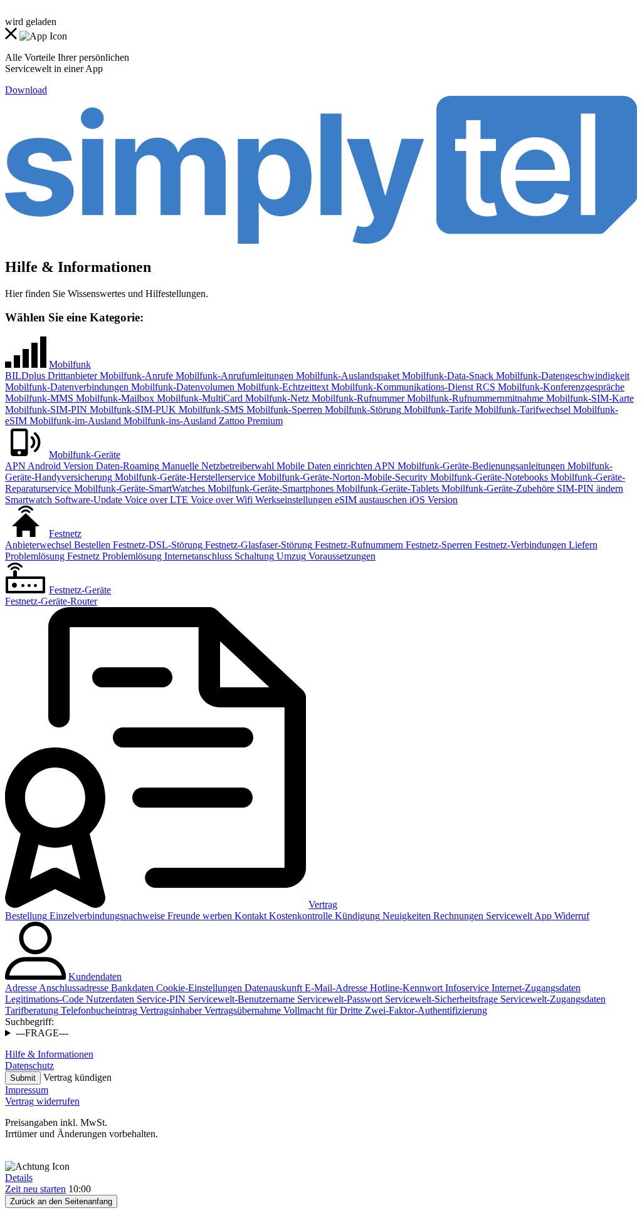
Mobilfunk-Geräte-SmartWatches (138, 488)
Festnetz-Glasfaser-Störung (257, 544)
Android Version (59, 466)
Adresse (21, 987)
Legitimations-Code (44, 999)
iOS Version (432, 499)
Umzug (290, 556)
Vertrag (322, 904)
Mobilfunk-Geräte (84, 454)
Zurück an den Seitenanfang (61, 1201)
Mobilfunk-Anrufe (135, 375)
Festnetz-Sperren (437, 544)
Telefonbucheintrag (97, 1010)
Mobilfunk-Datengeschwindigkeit (561, 375)
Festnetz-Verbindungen (519, 544)
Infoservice (466, 987)
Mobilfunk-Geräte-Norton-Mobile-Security (341, 477)
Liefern (581, 544)
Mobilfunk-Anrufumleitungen (233, 375)
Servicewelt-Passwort (338, 999)
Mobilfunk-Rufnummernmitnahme (474, 398)
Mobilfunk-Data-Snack (446, 375)
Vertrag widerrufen (42, 1101)
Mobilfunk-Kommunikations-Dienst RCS (412, 387)
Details (19, 1177)
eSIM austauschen (369, 499)
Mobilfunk (70, 364)
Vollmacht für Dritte (321, 1010)
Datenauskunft (272, 987)
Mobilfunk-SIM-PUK (131, 409)
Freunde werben (198, 915)
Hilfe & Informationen (49, 1054)
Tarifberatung (31, 1010)
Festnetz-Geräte (80, 590)
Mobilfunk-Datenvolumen (181, 387)
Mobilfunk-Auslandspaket (346, 375)
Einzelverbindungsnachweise (106, 915)
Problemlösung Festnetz (52, 556)
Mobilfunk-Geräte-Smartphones (269, 488)
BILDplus (25, 375)
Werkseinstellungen (292, 499)
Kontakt (249, 915)
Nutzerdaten (108, 999)
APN (15, 466)
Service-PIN (160, 999)
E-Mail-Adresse (334, 987)
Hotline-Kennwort (405, 987)
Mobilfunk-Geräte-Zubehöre (496, 488)
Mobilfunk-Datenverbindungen (67, 387)
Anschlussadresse (72, 987)
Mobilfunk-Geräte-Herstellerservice (183, 477)
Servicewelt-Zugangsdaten (552, 999)
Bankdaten (131, 987)
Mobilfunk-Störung (361, 409)
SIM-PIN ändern (588, 488)
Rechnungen (457, 915)
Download (26, 90)
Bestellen (90, 544)
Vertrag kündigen (77, 1077)
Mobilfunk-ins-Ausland (168, 420)
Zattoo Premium (249, 420)
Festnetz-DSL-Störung (156, 544)
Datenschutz (29, 1065)
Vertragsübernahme (241, 1010)
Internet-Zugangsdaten (535, 987)
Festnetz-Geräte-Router (51, 601)
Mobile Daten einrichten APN (334, 466)
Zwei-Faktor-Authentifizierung (424, 1010)
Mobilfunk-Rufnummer (356, 398)
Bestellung (26, 915)
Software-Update (87, 499)
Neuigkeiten (405, 915)
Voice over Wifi (220, 499)
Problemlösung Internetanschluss (166, 556)
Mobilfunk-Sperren (283, 409)
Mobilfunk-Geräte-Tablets (386, 488)
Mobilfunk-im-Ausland (74, 420)
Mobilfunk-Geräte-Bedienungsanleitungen (480, 466)
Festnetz (65, 533)
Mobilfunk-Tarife (436, 409)
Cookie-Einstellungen (198, 987)
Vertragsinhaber (169, 1010)
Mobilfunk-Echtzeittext (281, 387)
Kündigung (356, 915)
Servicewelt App (517, 915)
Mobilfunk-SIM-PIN (46, 409)
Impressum (26, 1090)
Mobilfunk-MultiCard (198, 398)
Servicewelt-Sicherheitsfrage (440, 999)
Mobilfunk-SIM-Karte (589, 398)
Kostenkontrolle (299, 915)
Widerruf (570, 915)
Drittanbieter (71, 375)
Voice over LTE (155, 499)
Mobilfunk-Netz (276, 398)
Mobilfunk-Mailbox (113, 398)
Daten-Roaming (126, 466)
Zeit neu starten (35, 1189)
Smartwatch (28, 499)
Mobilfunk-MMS (39, 398)
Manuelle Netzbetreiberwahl (216, 466)
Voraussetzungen (341, 556)
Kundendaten (95, 976)
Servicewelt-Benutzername (240, 999)
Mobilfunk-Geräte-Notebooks (488, 477)
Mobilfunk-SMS (210, 409)
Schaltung (253, 556)
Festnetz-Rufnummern (357, 544)
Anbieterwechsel (38, 544)
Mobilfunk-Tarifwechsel (521, 409)
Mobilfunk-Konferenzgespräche (559, 387)
